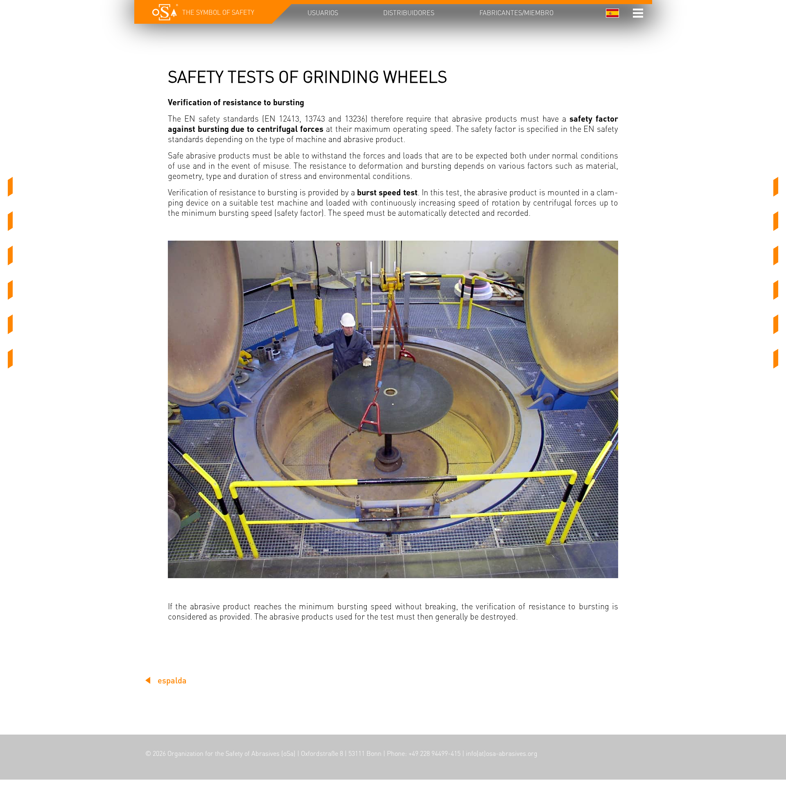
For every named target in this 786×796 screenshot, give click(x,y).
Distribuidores (408, 12)
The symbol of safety (218, 12)
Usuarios (322, 12)
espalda (172, 680)
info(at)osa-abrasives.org (502, 753)
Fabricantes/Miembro (516, 12)
